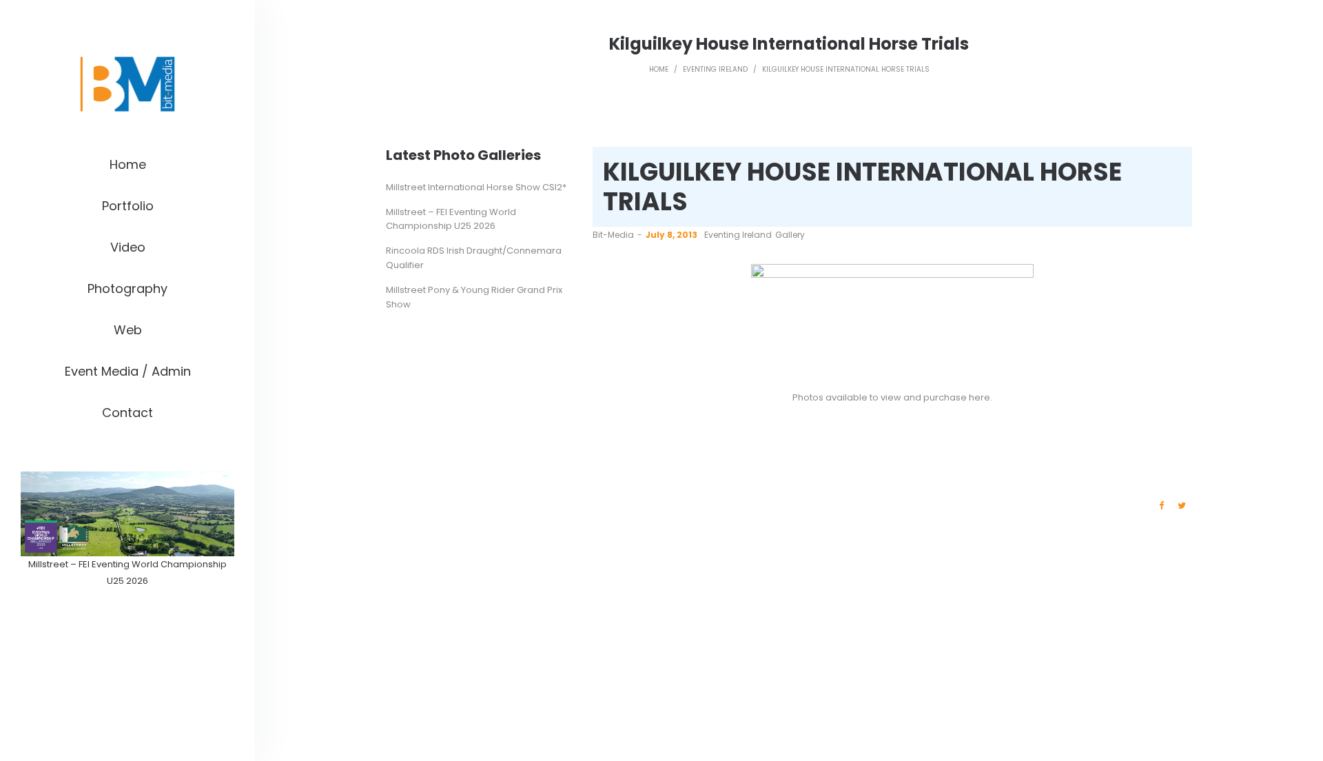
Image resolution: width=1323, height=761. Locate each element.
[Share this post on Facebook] (1161, 506)
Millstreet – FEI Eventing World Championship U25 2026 (451, 219)
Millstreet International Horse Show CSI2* (476, 187)
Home (658, 69)
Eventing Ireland (715, 69)
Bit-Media (613, 235)
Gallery (790, 235)
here (979, 397)
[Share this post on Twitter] (1181, 506)
